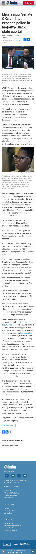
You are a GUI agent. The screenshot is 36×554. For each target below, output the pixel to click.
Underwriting (8, 513)
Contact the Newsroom (11, 528)
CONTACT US (8, 519)
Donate (29, 3)
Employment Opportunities (12, 525)
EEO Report (7, 491)
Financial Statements (10, 495)
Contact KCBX (8, 523)
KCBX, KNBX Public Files (11, 493)
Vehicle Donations (9, 511)
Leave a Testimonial (10, 530)
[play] (3, 551)
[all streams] (33, 551)
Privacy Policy (8, 497)
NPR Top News (8, 425)
